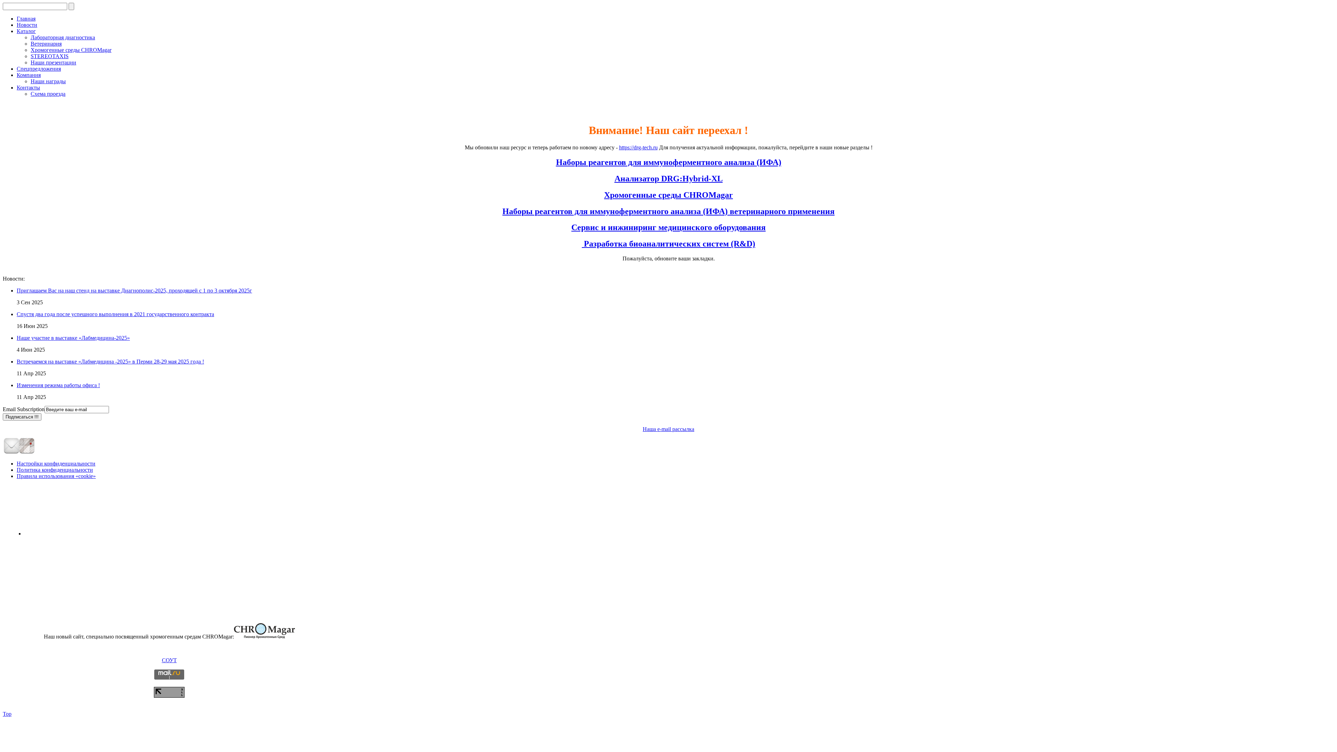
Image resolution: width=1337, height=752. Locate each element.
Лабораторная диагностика (63, 37)
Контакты (28, 88)
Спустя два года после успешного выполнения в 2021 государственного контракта (115, 314)
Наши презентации (53, 62)
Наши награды (48, 81)
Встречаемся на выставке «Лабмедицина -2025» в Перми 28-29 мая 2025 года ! (110, 362)
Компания (29, 75)
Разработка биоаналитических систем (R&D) (668, 243)
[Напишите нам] (11, 452)
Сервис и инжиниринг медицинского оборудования (668, 227)
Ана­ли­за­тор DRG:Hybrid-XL (669, 178)
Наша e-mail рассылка (668, 429)
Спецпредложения (39, 69)
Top (7, 714)
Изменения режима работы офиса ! (58, 385)
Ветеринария (46, 44)
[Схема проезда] (26, 452)
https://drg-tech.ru (638, 147)
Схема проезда (48, 94)
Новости (27, 25)
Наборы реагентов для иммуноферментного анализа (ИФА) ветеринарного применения (668, 211)
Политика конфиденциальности (55, 470)
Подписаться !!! (22, 417)
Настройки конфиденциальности (56, 464)
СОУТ (169, 660)
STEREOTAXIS (50, 56)
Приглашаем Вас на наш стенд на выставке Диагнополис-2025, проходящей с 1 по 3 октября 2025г (134, 290)
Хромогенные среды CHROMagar (71, 50)
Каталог (26, 31)
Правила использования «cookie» (56, 476)
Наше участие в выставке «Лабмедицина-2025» (73, 338)
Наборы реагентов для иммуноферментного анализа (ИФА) (668, 162)
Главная (26, 19)
